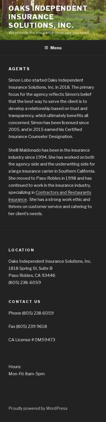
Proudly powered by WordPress (38, 408)
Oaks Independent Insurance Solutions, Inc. (48, 16)
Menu (56, 47)
